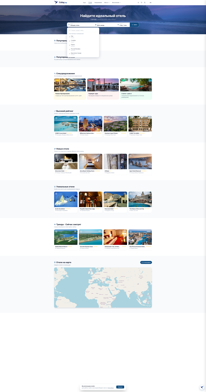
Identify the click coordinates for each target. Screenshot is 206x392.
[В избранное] (56, 118)
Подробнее (111, 388)
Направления (98, 2)
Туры (84, 2)
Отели (90, 2)
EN (150, 2)
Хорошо (120, 387)
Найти (135, 24)
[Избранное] (141, 2)
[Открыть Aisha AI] (202, 387)
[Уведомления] (138, 2)
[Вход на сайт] (144, 2)
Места (106, 2)
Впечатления (115, 2)
